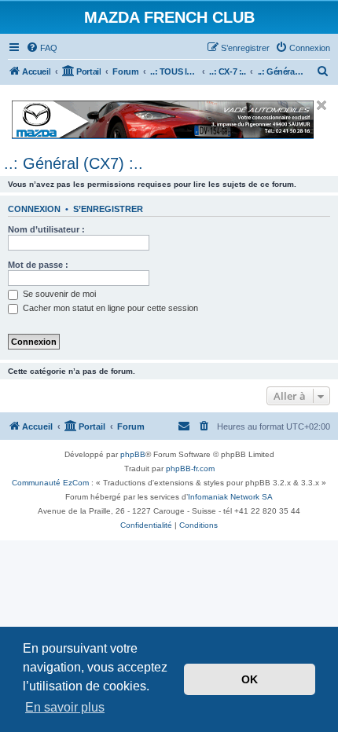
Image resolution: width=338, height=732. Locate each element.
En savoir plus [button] (65, 707)
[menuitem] (41, 47)
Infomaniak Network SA (230, 496)
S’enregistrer (108, 209)
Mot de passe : (38, 264)
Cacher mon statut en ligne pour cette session (109, 308)
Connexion (34, 209)
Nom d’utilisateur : (46, 229)
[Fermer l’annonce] (321, 105)
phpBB (132, 454)
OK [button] (249, 679)
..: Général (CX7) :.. (73, 163)
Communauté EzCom (50, 482)
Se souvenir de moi (58, 293)
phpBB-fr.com (190, 468)
